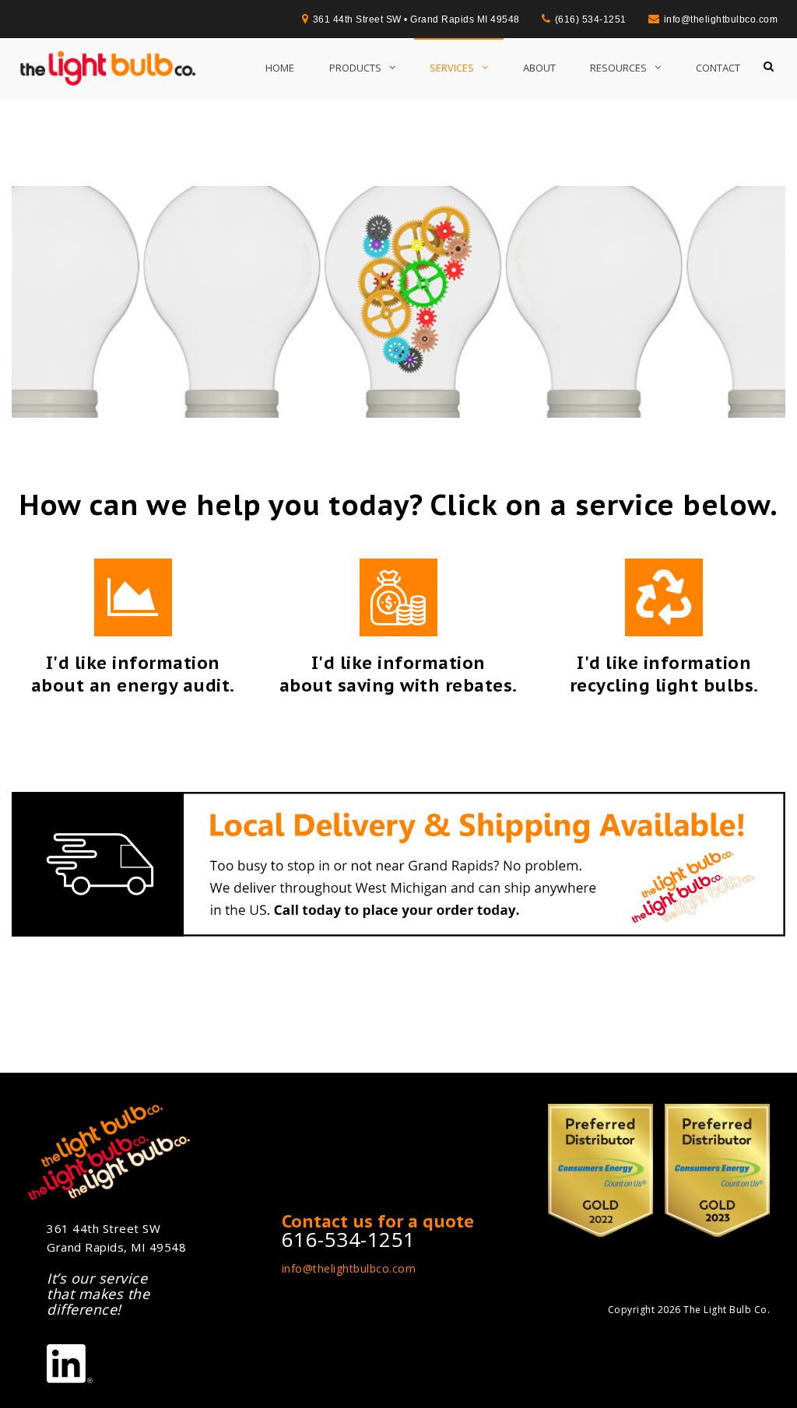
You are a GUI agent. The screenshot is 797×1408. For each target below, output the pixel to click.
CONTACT (718, 68)
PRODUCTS (355, 68)
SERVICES (452, 68)
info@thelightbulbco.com (349, 1268)
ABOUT (539, 68)
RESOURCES (618, 68)
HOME (279, 68)
